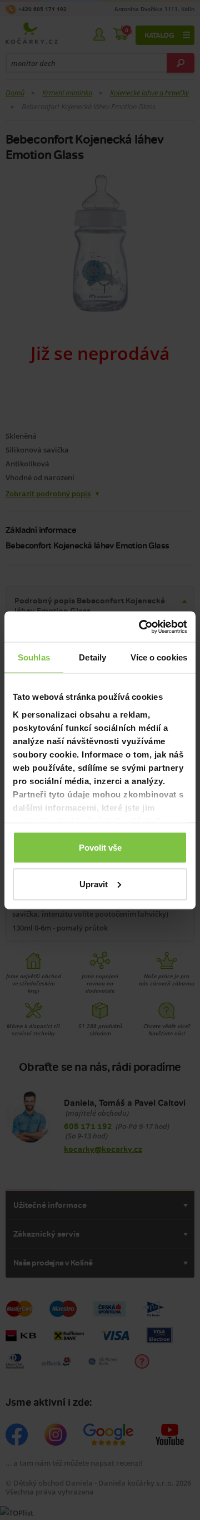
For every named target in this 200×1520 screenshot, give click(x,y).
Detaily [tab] (92, 657)
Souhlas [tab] (34, 657)
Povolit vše (100, 847)
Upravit (93, 883)
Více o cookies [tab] (159, 657)
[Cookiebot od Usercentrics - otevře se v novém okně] (141, 626)
